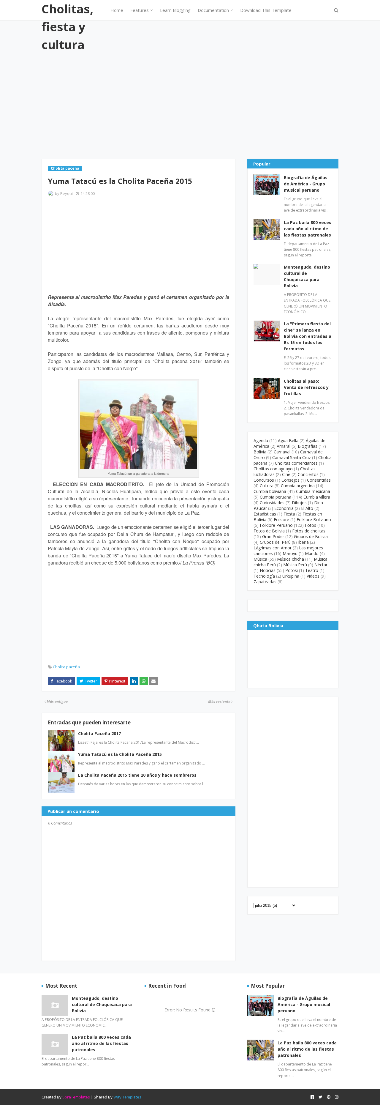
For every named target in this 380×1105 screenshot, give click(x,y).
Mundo (312, 553)
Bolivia (260, 452)
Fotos (310, 525)
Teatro (311, 570)
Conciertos (308, 474)
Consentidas (319, 480)
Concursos (264, 480)
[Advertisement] (190, 105)
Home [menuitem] (116, 10)
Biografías (307, 446)
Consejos (290, 480)
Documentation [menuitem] (213, 10)
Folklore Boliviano (314, 519)
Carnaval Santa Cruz (291, 457)
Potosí (291, 570)
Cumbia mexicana (313, 491)
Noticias (268, 570)
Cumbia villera (316, 497)
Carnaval (282, 452)
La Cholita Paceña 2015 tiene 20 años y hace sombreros (137, 775)
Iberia (303, 542)
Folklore (281, 519)
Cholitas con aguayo (273, 469)
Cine (286, 474)
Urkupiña (290, 576)
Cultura (266, 485)
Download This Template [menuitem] (266, 10)
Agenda (261, 440)
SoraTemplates (76, 1097)
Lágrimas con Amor (273, 548)
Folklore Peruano (276, 525)
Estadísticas (265, 514)
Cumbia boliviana (270, 491)
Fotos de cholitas (308, 531)
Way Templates (127, 1097)
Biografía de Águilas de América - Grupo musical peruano (305, 184)
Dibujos (299, 502)
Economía (284, 508)
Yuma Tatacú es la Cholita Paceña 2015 (120, 754)
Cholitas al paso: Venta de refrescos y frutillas (306, 387)
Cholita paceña (66, 666)
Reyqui (66, 193)
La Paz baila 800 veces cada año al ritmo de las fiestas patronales (307, 229)
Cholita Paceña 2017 (99, 733)
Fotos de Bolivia (269, 531)
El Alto (307, 508)
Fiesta (289, 514)
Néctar (320, 565)
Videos (313, 576)
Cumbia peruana (275, 497)
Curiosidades (272, 502)
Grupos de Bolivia (311, 536)
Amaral (283, 446)
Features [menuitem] (139, 10)
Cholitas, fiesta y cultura (67, 27)
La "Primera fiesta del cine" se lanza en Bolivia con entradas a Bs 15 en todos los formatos (307, 336)
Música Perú (295, 565)
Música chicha (290, 559)
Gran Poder (273, 536)
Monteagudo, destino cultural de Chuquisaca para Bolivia (307, 276)
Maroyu (290, 553)
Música (260, 559)
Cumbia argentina (298, 485)
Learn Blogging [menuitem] (175, 10)
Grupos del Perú (275, 542)
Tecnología (264, 576)
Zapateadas (265, 581)
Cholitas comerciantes (296, 463)
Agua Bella (288, 440)
